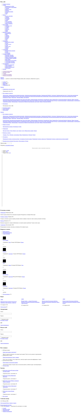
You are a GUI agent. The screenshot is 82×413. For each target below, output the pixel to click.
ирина (9, 265)
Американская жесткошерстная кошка (16, 95)
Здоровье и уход (8, 25)
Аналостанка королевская (72, 95)
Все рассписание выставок (5, 405)
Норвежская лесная (25, 100)
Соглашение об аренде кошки (26, 138)
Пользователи (6, 63)
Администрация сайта (7, 71)
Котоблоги (5, 82)
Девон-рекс (13, 97)
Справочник (5, 49)
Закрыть (2, 77)
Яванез (41, 101)
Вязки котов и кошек (9, 42)
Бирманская (27, 96)
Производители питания (8, 141)
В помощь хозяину (7, 107)
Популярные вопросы (7, 232)
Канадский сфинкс (26, 99)
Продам (6, 47)
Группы (4, 69)
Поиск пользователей (9, 64)
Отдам (6, 45)
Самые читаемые (6, 233)
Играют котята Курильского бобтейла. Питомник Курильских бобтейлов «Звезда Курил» (50, 302)
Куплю (6, 43)
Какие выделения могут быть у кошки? (11, 357)
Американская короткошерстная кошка (33, 95)
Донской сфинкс (20, 97)
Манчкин (69, 99)
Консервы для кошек (9, 56)
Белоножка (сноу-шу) (14, 96)
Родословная (5, 240)
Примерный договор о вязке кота (39, 138)
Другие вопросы (6, 294)
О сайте (6, 27)
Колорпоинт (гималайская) (43, 99)
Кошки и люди (8, 9)
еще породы (26, 97)
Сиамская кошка (70, 100)
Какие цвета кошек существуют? (9, 352)
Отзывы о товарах (6, 53)
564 (7, 151)
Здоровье (7, 8)
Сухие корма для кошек (10, 62)
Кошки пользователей (9, 67)
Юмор (6, 31)
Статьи (4, 5)
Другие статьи (6, 365)
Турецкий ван (21, 101)
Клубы (6, 51)
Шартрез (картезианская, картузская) (31, 101)
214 (10, 152)
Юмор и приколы (8, 23)
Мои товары (7, 59)
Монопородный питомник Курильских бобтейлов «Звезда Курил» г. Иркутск (9, 302)
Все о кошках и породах (8, 93)
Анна (9, 242)
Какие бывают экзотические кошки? (10, 362)
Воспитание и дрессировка (10, 7)
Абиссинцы (5, 387)
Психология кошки (9, 11)
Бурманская (5, 97)
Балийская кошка (6, 96)
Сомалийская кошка (7, 101)
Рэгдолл (55, 100)
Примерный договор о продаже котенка (11, 138)
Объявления (5, 40)
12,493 (7, 150)
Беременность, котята (9, 6)
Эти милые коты (8, 22)
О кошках (7, 19)
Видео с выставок (9, 16)
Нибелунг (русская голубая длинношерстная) (44, 100)
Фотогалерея (5, 110)
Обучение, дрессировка (14, 134)
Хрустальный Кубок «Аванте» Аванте (8, 403)
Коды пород (15, 141)
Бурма (4, 392)
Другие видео (3, 306)
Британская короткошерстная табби (69, 96)
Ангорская (53, 95)
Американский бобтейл (46, 95)
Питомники (7, 52)
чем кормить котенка (9, 145)
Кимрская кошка (34, 99)
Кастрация (5, 286)
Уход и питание (8, 21)
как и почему (5, 274)
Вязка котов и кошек (29, 130)
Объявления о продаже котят (9, 89)
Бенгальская (22, 96)
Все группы (5, 396)
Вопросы (2, 220)
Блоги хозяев (5, 24)
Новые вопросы (6, 231)
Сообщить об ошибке (7, 74)
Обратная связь (6, 410)
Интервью (7, 18)
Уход (6, 13)
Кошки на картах (6, 124)
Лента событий (8, 65)
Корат (51, 99)
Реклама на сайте (6, 72)
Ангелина (10, 253)
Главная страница (6, 4)
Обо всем (7, 29)
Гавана (9, 97)
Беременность (8, 33)
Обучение (7, 36)
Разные (6, 48)
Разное (6, 12)
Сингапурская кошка (62, 100)
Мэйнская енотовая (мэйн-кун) (14, 100)
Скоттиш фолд (77, 100)
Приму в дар (7, 46)
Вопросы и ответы (7, 32)
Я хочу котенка (6, 108)
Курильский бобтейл (62, 99)
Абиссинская (5, 95)
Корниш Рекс (55, 99)
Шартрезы (5, 376)
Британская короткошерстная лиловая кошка (39, 96)
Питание (7, 10)
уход (4, 263)
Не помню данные (4, 320)
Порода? (4, 251)
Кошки (4, 84)
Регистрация (7, 68)
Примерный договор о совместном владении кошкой (57, 138)
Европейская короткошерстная (16, 99)
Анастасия (10, 276)
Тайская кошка (15, 101)
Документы (5, 136)
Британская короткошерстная (55, 96)
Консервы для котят (9, 55)
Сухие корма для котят (10, 61)
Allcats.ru (2, 78)
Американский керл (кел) (61, 95)
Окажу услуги (8, 44)
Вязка (6, 34)
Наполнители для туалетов (10, 60)
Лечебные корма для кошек (10, 58)
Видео (4, 14)
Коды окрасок (22, 141)
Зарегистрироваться (4, 325)
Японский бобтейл (47, 101)
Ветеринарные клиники (10, 50)
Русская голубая (6, 371)
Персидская (32, 100)
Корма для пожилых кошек (10, 57)
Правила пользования (7, 75)
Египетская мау (6, 99)
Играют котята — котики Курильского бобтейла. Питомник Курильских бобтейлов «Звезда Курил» (30, 302)
